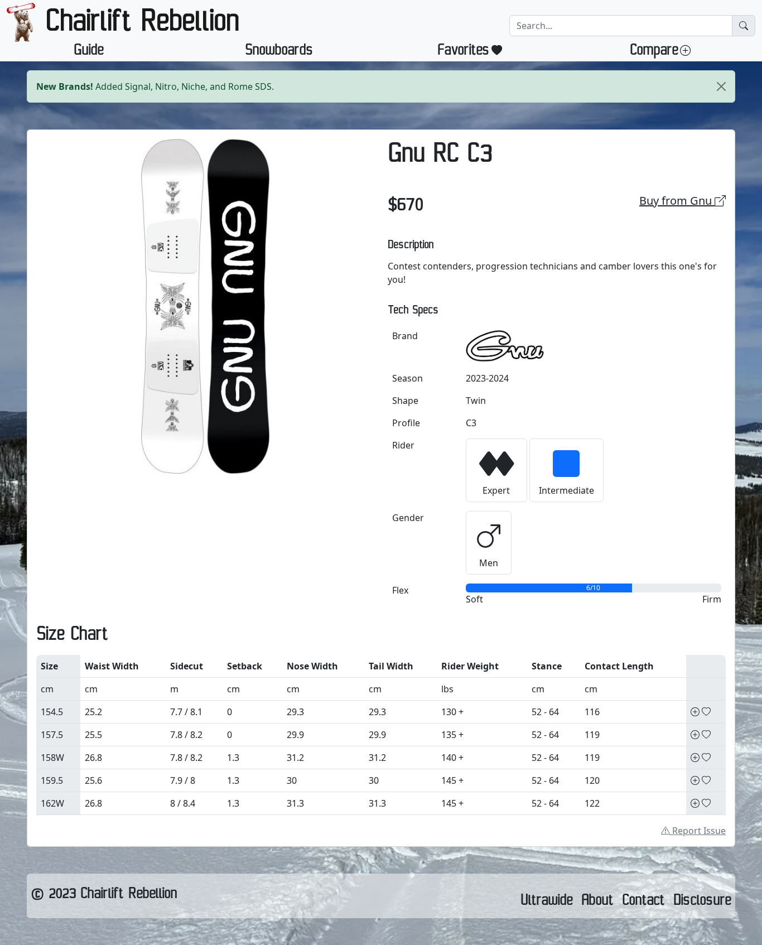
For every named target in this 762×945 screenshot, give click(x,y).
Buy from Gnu (677, 200)
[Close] (721, 86)
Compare (654, 52)
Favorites (463, 52)
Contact (643, 903)
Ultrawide (546, 903)
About (597, 903)
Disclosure (702, 903)
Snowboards (279, 52)
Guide (88, 52)
